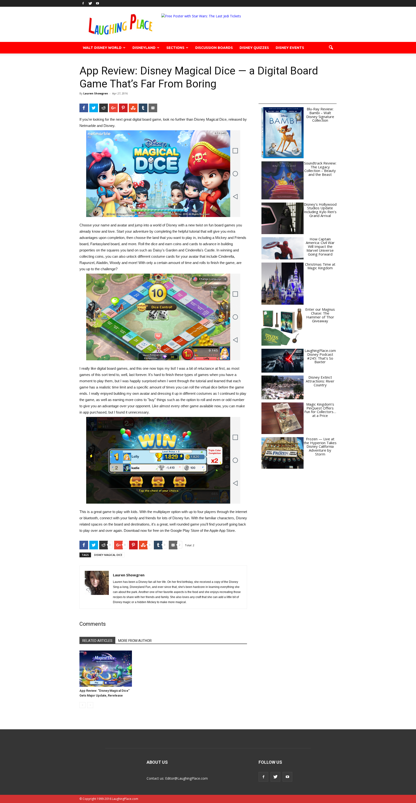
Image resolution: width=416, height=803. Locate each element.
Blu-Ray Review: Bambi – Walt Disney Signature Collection (320, 114)
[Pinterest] (123, 108)
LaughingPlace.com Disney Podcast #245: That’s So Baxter (320, 356)
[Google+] (113, 108)
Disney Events (290, 48)
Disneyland (144, 48)
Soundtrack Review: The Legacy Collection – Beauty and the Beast (320, 169)
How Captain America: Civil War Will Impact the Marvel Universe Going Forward (320, 247)
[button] (331, 47)
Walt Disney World (102, 48)
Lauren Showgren (95, 93)
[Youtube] (97, 3)
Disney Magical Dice (108, 555)
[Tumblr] (143, 108)
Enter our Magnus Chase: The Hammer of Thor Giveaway (320, 315)
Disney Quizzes (254, 48)
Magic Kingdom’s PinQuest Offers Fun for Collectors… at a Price (320, 410)
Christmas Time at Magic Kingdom (320, 266)
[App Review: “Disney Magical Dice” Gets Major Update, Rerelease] (105, 669)
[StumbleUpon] (133, 108)
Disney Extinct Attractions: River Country (320, 381)
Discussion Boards (214, 48)
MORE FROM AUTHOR (135, 641)
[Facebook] (83, 3)
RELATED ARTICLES (97, 641)
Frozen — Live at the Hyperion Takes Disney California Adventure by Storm (320, 446)
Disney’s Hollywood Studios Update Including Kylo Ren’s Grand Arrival (320, 210)
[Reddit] (103, 108)
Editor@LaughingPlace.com (186, 778)
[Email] (153, 108)
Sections (175, 48)
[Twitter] (90, 3)
